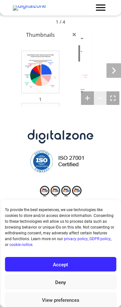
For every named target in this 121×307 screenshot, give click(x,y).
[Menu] (100, 7)
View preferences (60, 300)
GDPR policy (100, 238)
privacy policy (76, 238)
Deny (60, 282)
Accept (60, 264)
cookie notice (20, 244)
